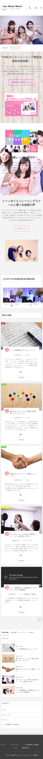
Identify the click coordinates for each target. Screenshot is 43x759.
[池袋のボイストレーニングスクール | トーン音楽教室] (11, 6)
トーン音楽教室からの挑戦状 (28, 594)
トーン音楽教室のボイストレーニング (29, 48)
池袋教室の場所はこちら (21, 82)
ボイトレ (4, 719)
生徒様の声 (21, 228)
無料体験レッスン (21, 184)
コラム (15, 48)
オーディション (28, 540)
